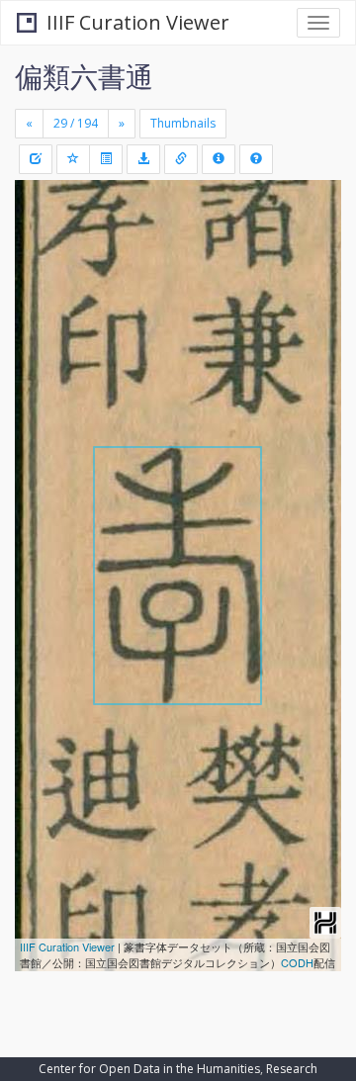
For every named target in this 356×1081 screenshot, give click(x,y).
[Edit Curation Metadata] (35, 159)
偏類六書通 (84, 76)
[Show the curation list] (106, 159)
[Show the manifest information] (218, 159)
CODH (297, 962)
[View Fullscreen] (41, 280)
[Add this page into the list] (73, 159)
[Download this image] (143, 159)
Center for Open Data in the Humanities (149, 1068)
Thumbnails (183, 123)
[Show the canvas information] (181, 159)
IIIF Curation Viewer (137, 22)
